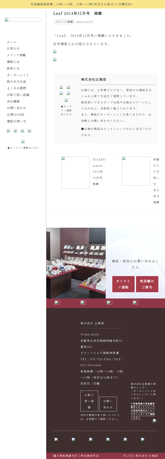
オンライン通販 (123, 284)
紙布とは (13, 68)
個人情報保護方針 (65, 456)
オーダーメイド (18, 75)
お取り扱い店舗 (18, 95)
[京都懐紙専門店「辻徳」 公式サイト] (23, 25)
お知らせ (13, 48)
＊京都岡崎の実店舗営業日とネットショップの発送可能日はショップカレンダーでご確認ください (143, 410)
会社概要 (13, 101)
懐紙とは (13, 61)
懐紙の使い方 (16, 121)
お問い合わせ (16, 108)
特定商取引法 (90, 456)
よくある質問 (16, 88)
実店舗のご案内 (147, 284)
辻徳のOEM (15, 114)
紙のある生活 (16, 81)
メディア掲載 (16, 55)
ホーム (11, 42)
